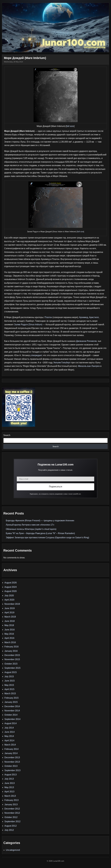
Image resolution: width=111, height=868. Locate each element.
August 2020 (10, 591)
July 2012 (9, 830)
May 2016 (9, 634)
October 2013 (10, 766)
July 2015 (9, 676)
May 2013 (9, 787)
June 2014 (9, 732)
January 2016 (11, 651)
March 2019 (10, 617)
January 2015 (11, 702)
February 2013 (11, 800)
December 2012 (12, 809)
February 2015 (11, 698)
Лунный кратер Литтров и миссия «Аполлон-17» (30, 525)
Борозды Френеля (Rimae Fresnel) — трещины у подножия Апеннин (40, 520)
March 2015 (10, 693)
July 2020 (9, 595)
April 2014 (9, 740)
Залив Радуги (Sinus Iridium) (28, 324)
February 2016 (11, 646)
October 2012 (10, 817)
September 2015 (12, 668)
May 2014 (9, 736)
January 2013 (11, 804)
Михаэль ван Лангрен (89, 366)
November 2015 (12, 659)
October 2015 (10, 664)
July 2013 (9, 779)
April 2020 (9, 600)
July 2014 (9, 728)
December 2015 (12, 655)
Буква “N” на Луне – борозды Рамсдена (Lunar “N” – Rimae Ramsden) (40, 533)
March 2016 (10, 642)
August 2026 (10, 582)
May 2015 (9, 685)
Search (6, 435)
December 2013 (12, 757)
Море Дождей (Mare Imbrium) (25, 58)
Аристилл (94, 317)
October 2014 (10, 715)
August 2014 (10, 723)
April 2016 (9, 638)
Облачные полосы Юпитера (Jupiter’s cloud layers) (31, 529)
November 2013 (12, 762)
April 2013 (9, 791)
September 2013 (12, 770)
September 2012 (12, 821)
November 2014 (12, 710)
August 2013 (10, 774)
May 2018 (9, 625)
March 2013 (10, 796)
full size (70, 126)
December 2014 (12, 706)
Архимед (83, 317)
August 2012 (10, 826)
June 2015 (9, 681)
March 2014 (10, 745)
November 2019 (12, 604)
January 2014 (11, 753)
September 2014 (12, 719)
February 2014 (11, 749)
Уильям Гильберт (62, 362)
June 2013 (9, 783)
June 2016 (9, 629)
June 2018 (9, 621)
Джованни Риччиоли (86, 341)
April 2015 (9, 689)
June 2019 (9, 608)
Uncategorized (13, 850)
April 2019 (9, 612)
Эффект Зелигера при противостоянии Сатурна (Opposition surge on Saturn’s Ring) (47, 537)
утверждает (36, 355)
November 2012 (12, 813)
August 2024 (10, 587)
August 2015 (10, 672)
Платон (48, 317)
